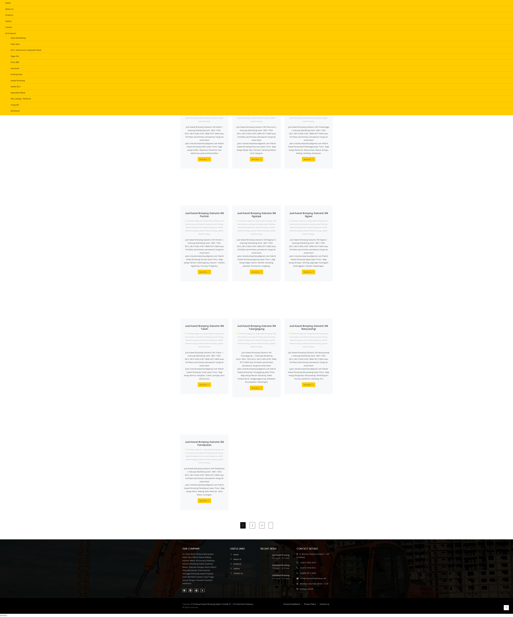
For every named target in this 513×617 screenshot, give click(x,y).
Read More (203, 501)
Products (9, 15)
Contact (8, 27)
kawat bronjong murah (194, 456)
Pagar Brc (15, 56)
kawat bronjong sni (210, 456)
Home (8, 3)
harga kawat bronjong (211, 449)
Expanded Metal (18, 92)
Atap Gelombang (18, 38)
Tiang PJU (15, 105)
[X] (203, 590)
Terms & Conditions (291, 604)
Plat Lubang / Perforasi (21, 98)
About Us (9, 9)
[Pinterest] (196, 590)
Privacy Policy (310, 604)
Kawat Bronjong (18, 80)
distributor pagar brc (195, 449)
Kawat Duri (16, 86)
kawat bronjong (217, 453)
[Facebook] (184, 590)
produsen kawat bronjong (207, 459)
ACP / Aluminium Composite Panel (26, 50)
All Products (10, 33)
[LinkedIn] (190, 590)
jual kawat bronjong (203, 453)
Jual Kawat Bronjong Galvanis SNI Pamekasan (204, 443)
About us (237, 559)
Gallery (8, 21)
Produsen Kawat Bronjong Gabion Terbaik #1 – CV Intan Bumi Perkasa (223, 604)
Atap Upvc (15, 44)
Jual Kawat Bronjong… (281, 555)
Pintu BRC (15, 62)
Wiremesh (15, 111)
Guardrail (15, 68)
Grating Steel (16, 74)
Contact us (238, 573)
